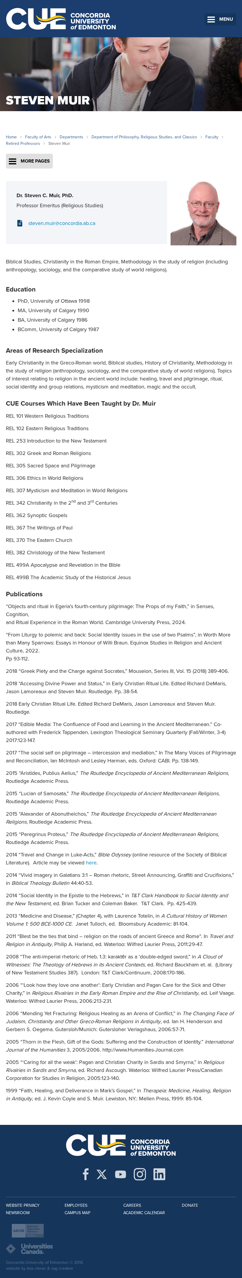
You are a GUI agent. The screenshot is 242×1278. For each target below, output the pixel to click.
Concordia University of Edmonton (61, 18)
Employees (76, 1205)
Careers (132, 1205)
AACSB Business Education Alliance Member (28, 1230)
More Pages (35, 161)
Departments (71, 137)
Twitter (101, 1174)
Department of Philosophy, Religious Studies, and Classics (144, 137)
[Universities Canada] (121, 1248)
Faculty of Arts (38, 137)
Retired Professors (23, 143)
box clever (36, 1268)
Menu (226, 19)
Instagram (140, 1174)
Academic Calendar (144, 1212)
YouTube (120, 1174)
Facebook (86, 1174)
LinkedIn (159, 1174)
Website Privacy (23, 1205)
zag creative (62, 1268)
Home (11, 137)
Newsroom (18, 1212)
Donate (190, 1205)
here (91, 862)
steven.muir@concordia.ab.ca (61, 223)
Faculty (211, 137)
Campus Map (77, 1212)
